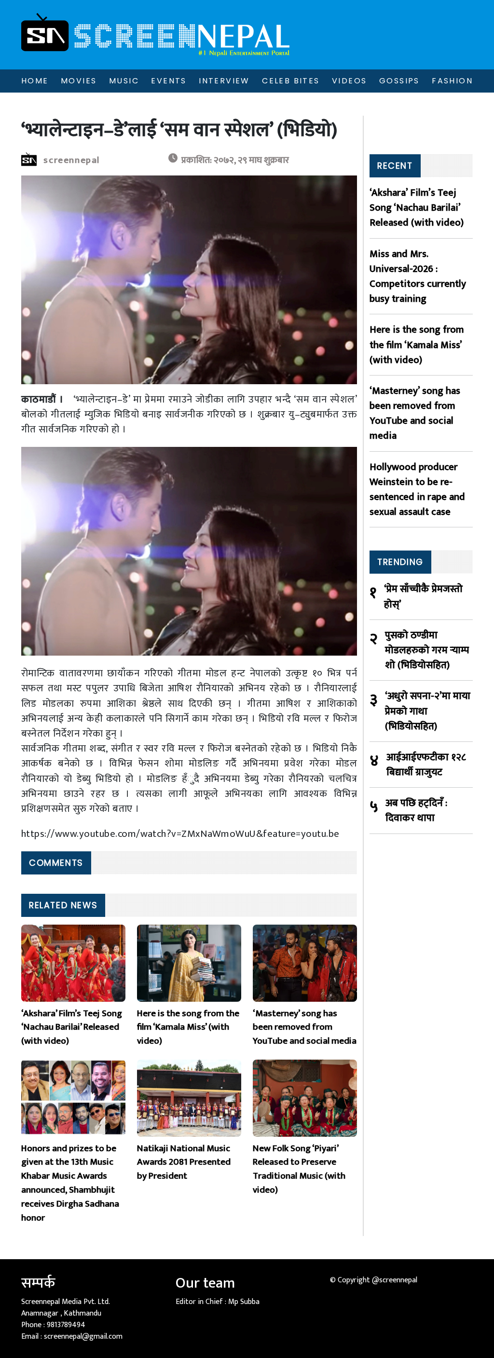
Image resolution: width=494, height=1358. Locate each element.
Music (124, 80)
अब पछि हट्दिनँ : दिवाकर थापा (416, 810)
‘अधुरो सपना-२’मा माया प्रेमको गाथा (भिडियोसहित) (427, 711)
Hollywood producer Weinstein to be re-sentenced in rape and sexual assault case (417, 489)
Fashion (452, 80)
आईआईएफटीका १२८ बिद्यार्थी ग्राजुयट (426, 765)
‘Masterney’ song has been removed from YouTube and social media (415, 413)
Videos (349, 80)
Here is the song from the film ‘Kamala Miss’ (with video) (417, 344)
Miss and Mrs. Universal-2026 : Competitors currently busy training (418, 276)
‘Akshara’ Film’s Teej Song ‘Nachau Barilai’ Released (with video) (417, 207)
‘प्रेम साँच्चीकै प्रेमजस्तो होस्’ (423, 596)
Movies (78, 80)
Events (168, 80)
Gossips (399, 80)
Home (35, 80)
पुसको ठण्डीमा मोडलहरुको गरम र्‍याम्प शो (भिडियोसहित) (427, 650)
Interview (224, 80)
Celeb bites (290, 80)
